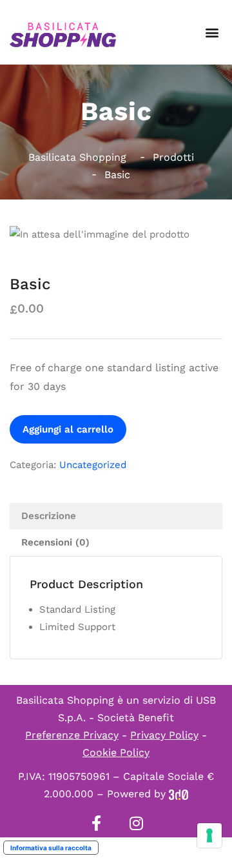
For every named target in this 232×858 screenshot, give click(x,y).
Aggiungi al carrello (68, 429)
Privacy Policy (164, 735)
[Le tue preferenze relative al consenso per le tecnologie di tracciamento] (209, 835)
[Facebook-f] (96, 823)
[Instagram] (136, 823)
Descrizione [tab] (48, 516)
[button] (211, 32)
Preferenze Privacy (72, 735)
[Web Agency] (178, 794)
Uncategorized (92, 465)
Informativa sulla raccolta (51, 848)
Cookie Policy (116, 752)
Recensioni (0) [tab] (55, 542)
